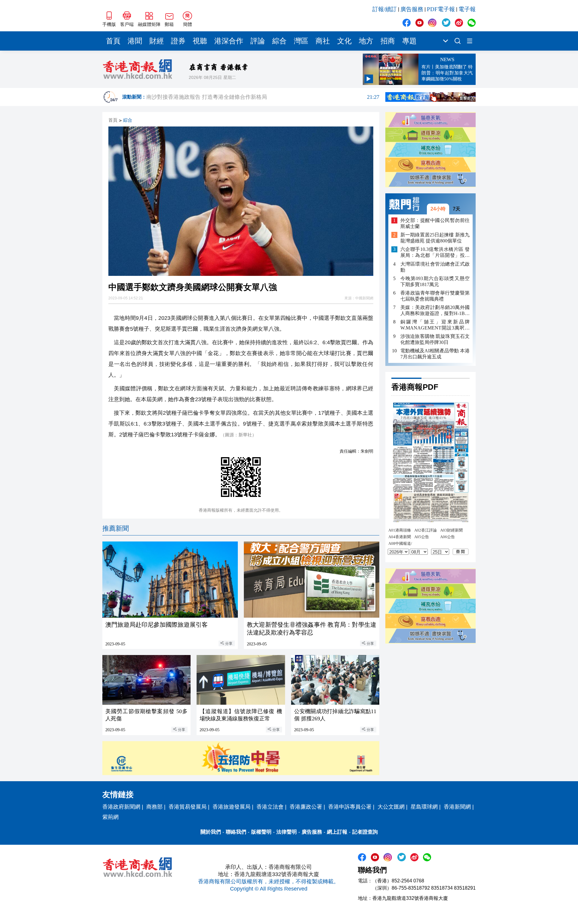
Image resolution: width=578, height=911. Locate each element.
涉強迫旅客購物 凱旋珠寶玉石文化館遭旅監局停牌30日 (435, 339)
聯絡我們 (236, 832)
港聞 (135, 41)
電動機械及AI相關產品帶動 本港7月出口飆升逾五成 (435, 353)
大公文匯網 (391, 807)
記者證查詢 (365, 832)
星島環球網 (424, 807)
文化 (344, 41)
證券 (178, 41)
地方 (366, 41)
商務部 (154, 807)
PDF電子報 (441, 9)
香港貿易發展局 (188, 807)
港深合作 (228, 41)
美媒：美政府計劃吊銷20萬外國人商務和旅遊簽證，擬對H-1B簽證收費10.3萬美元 (435, 311)
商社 (322, 41)
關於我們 (210, 832)
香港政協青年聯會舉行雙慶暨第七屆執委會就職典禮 (435, 295)
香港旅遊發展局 (231, 807)
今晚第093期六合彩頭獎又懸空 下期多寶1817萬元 (435, 281)
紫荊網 (110, 817)
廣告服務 (411, 9)
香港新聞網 (457, 807)
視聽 (200, 41)
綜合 (279, 41)
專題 (409, 41)
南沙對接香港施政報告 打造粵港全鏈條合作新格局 (262, 97)
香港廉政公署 (306, 807)
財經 (156, 41)
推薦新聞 (115, 528)
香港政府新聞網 (121, 807)
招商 (388, 41)
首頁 (113, 41)
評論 (257, 41)
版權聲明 (261, 832)
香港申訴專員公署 (349, 807)
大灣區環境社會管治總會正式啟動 (435, 266)
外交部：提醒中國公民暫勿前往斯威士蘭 (435, 223)
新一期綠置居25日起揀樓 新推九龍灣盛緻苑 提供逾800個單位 (435, 237)
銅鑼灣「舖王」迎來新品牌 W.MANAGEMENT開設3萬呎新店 (435, 325)
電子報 (467, 9)
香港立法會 (270, 807)
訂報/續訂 (384, 9)
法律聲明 (286, 832)
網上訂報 (337, 832)
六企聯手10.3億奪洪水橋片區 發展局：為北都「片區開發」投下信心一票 (435, 252)
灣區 (301, 41)
